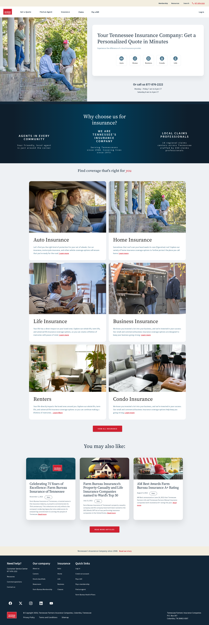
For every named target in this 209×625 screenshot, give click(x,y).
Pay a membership (82, 584)
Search (186, 3)
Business (60, 584)
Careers (36, 574)
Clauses (60, 589)
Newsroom (37, 584)
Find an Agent (46, 12)
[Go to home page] (7, 14)
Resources (175, 3)
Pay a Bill (95, 12)
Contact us (11, 587)
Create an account (82, 574)
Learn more (64, 253)
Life (58, 579)
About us (36, 568)
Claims (81, 12)
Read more (42, 514)
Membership (163, 3)
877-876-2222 (154, 84)
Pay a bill (78, 579)
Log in (201, 12)
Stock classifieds (39, 579)
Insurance (65, 12)
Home (59, 574)
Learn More (58, 412)
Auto (59, 568)
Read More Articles (105, 529)
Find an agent (80, 589)
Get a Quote (25, 12)
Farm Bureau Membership (42, 589)
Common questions (14, 582)
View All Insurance (107, 429)
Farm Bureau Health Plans (85, 594)
